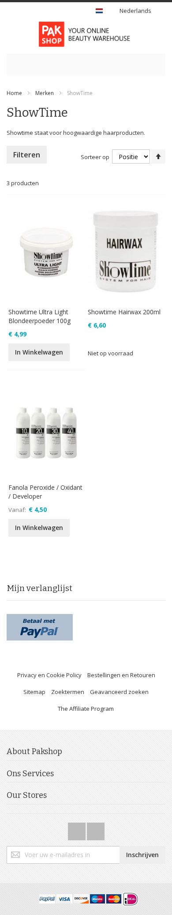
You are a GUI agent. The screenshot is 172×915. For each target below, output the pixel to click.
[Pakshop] (86, 34)
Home (14, 93)
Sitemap (34, 692)
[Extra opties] (40, 618)
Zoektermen (67, 692)
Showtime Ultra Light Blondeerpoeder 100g (39, 316)
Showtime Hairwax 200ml (124, 312)
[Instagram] (96, 829)
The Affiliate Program (86, 709)
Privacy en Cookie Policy (49, 675)
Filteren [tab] (26, 155)
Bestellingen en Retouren (121, 675)
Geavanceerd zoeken (119, 692)
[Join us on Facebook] (77, 829)
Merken (44, 93)
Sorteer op (95, 157)
